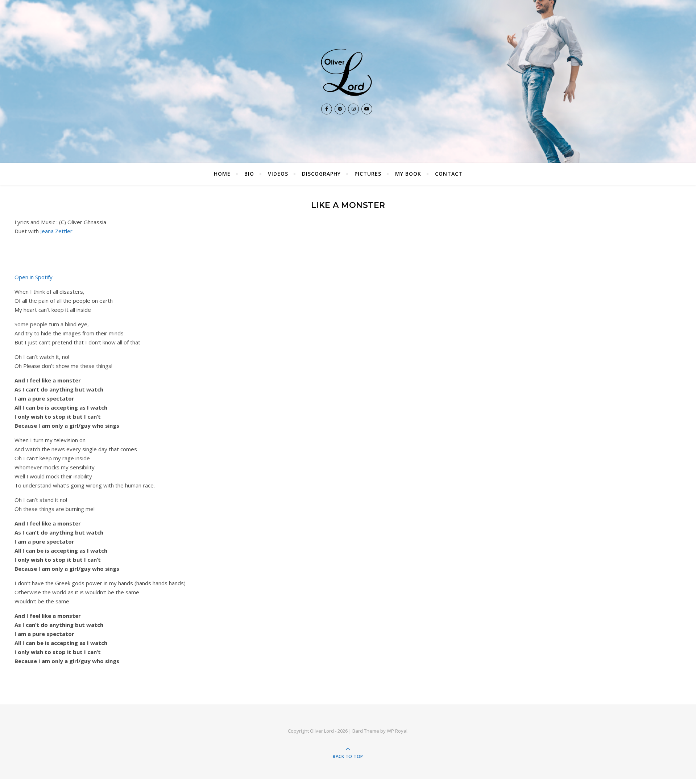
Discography (321, 173)
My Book (408, 173)
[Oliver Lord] (348, 72)
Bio (249, 173)
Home (222, 173)
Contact (449, 173)
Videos (278, 173)
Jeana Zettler (56, 231)
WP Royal (397, 731)
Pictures (368, 173)
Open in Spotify (33, 277)
